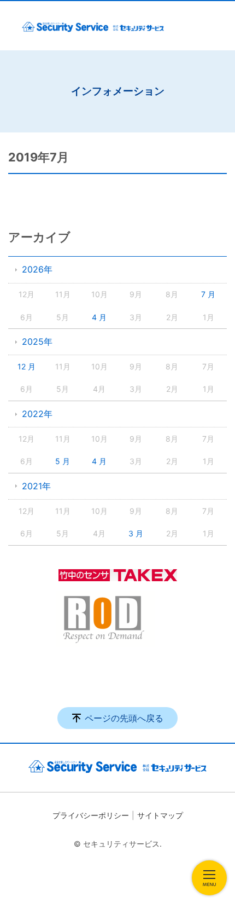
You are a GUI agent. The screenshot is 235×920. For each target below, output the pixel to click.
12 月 (26, 366)
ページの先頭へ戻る (124, 718)
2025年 (37, 341)
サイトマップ (160, 815)
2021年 (36, 486)
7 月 (208, 294)
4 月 (99, 317)
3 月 (135, 533)
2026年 (37, 269)
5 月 (62, 461)
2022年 (37, 413)
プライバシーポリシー (90, 815)
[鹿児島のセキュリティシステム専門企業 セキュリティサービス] (93, 25)
